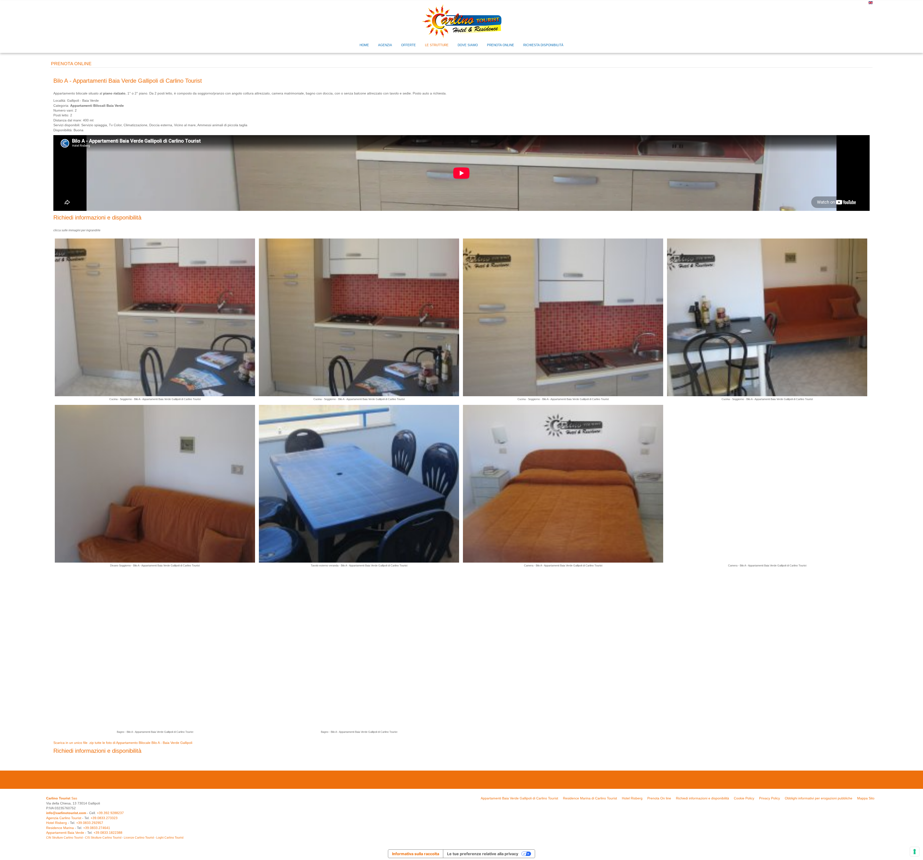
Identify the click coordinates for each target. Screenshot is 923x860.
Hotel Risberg (632, 798)
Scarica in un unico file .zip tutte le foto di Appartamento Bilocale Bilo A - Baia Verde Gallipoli (122, 743)
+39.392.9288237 (110, 813)
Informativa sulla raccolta (415, 853)
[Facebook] (447, 780)
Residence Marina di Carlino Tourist (590, 798)
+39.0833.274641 (96, 828)
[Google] (456, 780)
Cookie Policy (744, 798)
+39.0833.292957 (89, 823)
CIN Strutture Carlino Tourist (64, 837)
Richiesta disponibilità (543, 45)
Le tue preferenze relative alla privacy (482, 853)
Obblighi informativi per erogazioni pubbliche (818, 798)
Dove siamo (468, 45)
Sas (61, 798)
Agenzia (385, 45)
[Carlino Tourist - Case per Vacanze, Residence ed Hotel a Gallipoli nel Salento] (461, 21)
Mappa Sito (865, 798)
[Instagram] (466, 780)
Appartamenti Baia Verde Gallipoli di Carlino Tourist (519, 798)
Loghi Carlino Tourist (169, 837)
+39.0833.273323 (104, 818)
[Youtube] (476, 780)
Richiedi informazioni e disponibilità (97, 217)
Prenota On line (659, 798)
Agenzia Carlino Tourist (63, 818)
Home (364, 45)
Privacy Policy (769, 798)
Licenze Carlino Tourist (139, 837)
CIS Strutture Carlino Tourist (103, 837)
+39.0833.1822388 (108, 833)
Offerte (408, 45)
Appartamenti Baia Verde (65, 833)
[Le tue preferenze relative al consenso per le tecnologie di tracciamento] (914, 851)
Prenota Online (500, 45)
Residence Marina (60, 828)
